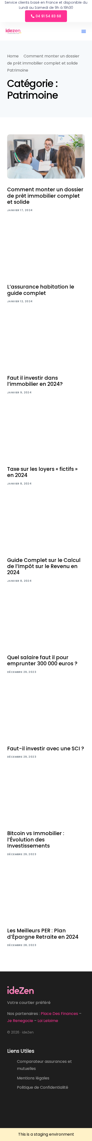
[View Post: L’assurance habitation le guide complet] (46, 254)
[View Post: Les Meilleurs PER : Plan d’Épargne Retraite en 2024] (46, 898)
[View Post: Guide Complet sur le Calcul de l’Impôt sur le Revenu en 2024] (46, 527)
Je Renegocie (20, 1020)
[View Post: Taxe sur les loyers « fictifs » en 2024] (46, 436)
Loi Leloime (48, 1020)
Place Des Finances (59, 1013)
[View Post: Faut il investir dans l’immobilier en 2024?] (46, 345)
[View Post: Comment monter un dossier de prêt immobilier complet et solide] (46, 156)
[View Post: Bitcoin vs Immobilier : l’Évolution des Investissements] (46, 800)
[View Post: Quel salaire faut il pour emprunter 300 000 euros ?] (46, 624)
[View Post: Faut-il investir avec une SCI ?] (46, 715)
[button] (83, 31)
